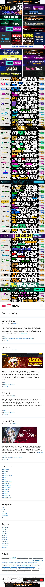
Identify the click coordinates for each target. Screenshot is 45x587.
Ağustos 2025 (5, 531)
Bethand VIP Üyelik (39, 568)
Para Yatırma (5, 515)
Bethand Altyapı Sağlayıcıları (38, 558)
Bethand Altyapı (5, 483)
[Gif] (22, 128)
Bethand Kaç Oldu (6, 495)
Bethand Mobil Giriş (6, 487)
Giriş (4, 336)
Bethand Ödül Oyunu (28, 570)
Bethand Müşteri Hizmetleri (24, 565)
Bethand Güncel (11, 562)
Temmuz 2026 (5, 527)
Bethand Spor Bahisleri (15, 568)
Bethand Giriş (8, 321)
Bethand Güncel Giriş (17, 562)
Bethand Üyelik (5, 491)
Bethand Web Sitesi (5, 570)
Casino (3, 509)
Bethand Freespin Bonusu (9, 338)
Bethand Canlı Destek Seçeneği (18, 560)
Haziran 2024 (5, 545)
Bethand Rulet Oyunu (14, 567)
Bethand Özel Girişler (5, 571)
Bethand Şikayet (22, 571)
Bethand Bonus (5, 489)
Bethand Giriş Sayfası (7, 481)
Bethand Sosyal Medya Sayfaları (6, 568)
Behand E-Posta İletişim (5, 558)
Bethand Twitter (33, 568)
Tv (2, 517)
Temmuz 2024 (5, 543)
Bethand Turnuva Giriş (22, 568)
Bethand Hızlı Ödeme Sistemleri (32, 562)
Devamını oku (24, 333)
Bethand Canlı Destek (7, 475)
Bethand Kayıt (5, 493)
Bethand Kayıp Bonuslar (28, 338)
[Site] (22, 79)
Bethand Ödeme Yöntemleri (21, 570)
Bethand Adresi (5, 469)
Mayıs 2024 (4, 547)
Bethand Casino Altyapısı (9, 457)
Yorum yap (5, 340)
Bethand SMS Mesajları (31, 567)
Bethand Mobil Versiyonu (12, 565)
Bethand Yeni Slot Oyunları (12, 570)
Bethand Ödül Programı (35, 570)
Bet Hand (18, 558)
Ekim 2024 (4, 537)
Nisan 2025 (4, 533)
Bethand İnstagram (6, 485)
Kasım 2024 (4, 535)
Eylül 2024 (4, 539)
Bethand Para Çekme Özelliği (6, 567)
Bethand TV (28, 568)
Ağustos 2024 (5, 541)
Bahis (3, 507)
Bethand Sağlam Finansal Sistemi (23, 567)
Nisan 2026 (4, 529)
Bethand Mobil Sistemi (5, 565)
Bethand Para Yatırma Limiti (36, 565)
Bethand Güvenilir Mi (7, 497)
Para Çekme (5, 513)
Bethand (6, 347)
